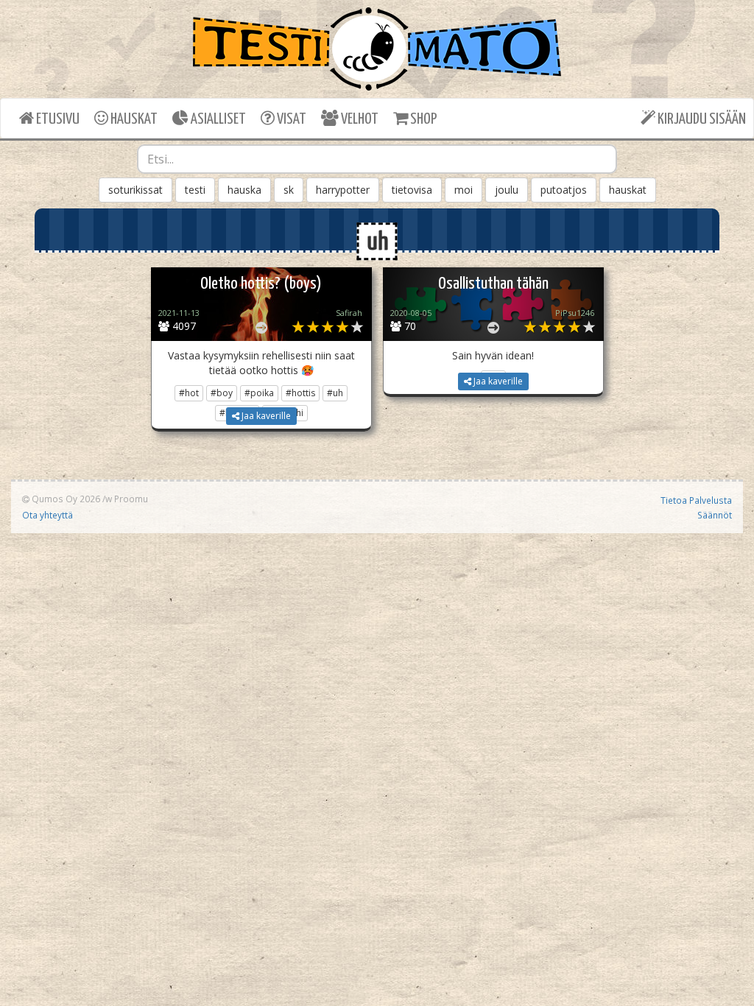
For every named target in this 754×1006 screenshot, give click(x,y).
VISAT (290, 119)
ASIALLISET (217, 119)
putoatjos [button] (563, 190)
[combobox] (377, 159)
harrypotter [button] (343, 190)
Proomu (131, 498)
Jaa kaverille (265, 415)
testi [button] (195, 190)
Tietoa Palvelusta (696, 500)
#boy (222, 393)
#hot (189, 393)
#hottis (300, 393)
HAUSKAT (133, 119)
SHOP (422, 119)
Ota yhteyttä (47, 515)
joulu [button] (506, 190)
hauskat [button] (627, 190)
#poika (259, 393)
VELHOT (358, 119)
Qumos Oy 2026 (64, 498)
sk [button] (288, 190)
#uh (335, 393)
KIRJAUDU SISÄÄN (700, 119)
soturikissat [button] (135, 190)
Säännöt (714, 515)
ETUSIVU (57, 119)
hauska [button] (244, 190)
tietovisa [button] (412, 190)
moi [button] (463, 190)
